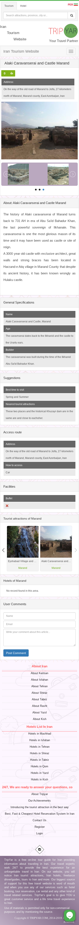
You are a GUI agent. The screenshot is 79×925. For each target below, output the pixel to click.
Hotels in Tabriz (39, 759)
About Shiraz (39, 692)
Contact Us (39, 820)
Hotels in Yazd (39, 772)
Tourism (8, 5)
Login (39, 833)
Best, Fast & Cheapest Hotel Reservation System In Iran (39, 813)
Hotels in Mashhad (39, 733)
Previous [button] (76, 548)
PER (71, 4)
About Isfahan (39, 679)
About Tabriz (39, 699)
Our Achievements (39, 800)
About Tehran (39, 686)
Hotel (23, 5)
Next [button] (3, 548)
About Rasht (39, 705)
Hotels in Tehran (40, 746)
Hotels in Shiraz (39, 753)
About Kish (39, 719)
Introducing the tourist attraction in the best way (40, 807)
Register (40, 826)
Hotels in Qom (39, 766)
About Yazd (39, 712)
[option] (56, 548)
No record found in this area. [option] (22, 590)
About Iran (39, 666)
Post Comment (16, 653)
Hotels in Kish (39, 779)
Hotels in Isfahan (39, 740)
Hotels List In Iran (39, 726)
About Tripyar (39, 794)
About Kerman (39, 673)
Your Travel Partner (63, 41)
